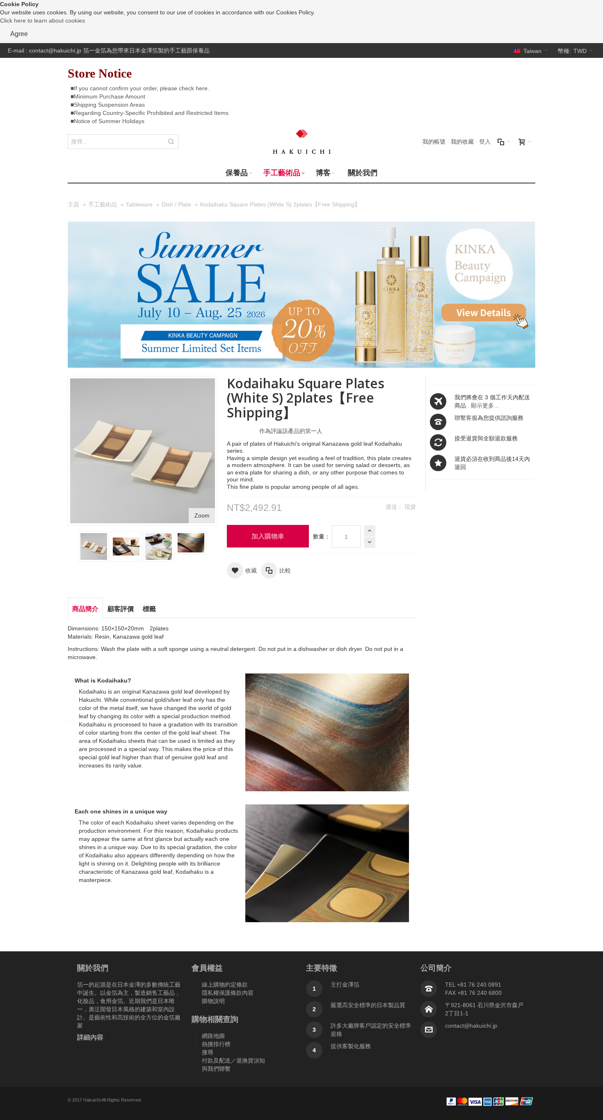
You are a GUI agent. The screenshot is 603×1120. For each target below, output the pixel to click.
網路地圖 (213, 1036)
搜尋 (207, 1052)
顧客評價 (120, 608)
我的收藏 (462, 141)
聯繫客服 (466, 418)
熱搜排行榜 (216, 1044)
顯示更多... (485, 405)
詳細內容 (90, 1037)
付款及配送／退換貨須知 (233, 1060)
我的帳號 (434, 141)
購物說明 (213, 1001)
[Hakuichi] (301, 141)
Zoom (202, 515)
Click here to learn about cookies (42, 20)
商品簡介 (85, 608)
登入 (485, 141)
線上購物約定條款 (225, 984)
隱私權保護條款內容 (228, 992)
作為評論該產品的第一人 (290, 431)
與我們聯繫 (216, 1068)
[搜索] (171, 142)
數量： (321, 536)
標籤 (149, 608)
